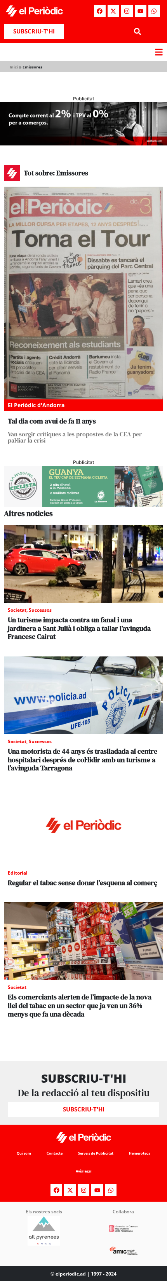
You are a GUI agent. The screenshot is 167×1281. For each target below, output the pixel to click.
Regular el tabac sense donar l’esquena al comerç (82, 882)
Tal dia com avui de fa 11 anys (52, 421)
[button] (137, 31)
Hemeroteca (139, 1153)
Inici (14, 67)
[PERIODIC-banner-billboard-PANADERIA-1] (83, 143)
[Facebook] (100, 11)
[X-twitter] (113, 11)
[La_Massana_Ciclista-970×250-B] (83, 505)
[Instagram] (127, 11)
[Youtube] (140, 11)
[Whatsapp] (154, 11)
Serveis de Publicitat (95, 1153)
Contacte (55, 1153)
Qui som (24, 1153)
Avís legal (84, 1171)
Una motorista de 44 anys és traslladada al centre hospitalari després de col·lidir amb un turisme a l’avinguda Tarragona (82, 759)
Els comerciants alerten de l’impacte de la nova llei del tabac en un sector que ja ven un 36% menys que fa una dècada (79, 1005)
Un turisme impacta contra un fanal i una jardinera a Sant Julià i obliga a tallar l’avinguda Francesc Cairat (79, 628)
